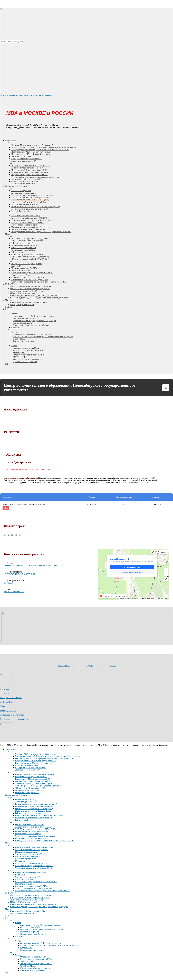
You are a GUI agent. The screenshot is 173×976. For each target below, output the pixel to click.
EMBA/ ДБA (10, 893)
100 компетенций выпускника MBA (31, 788)
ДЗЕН (90, 666)
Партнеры (4, 689)
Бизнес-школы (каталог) (25, 799)
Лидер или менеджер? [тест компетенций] (33, 783)
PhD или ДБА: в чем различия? (23, 902)
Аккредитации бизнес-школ (27, 802)
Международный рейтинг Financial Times (33, 811)
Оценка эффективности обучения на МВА (33, 781)
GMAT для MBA (27, 966)
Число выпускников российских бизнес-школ (35, 836)
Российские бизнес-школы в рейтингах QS (33, 818)
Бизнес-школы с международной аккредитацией (36, 804)
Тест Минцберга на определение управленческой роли (39, 786)
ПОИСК (8, 916)
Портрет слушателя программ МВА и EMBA (34, 774)
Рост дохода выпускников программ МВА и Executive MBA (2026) (44, 758)
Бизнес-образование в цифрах (28, 834)
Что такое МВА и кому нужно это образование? (35, 754)
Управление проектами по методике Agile (33, 888)
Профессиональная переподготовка (30, 872)
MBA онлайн (21, 861)
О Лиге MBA (6, 702)
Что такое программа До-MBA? (28, 877)
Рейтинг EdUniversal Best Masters (29, 824)
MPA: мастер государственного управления (34, 866)
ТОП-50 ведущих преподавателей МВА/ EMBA (36, 829)
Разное (8, 918)
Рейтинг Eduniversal (23, 820)
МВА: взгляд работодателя (26, 765)
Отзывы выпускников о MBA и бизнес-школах (40, 943)
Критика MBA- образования (32, 970)
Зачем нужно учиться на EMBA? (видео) (27, 900)
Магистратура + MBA (24, 879)
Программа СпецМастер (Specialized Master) (29, 911)
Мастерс (8, 909)
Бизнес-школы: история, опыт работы (31, 831)
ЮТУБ (113, 666)
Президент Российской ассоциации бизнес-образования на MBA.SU (44, 840)
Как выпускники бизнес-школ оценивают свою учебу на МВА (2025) (50, 945)
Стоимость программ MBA (27, 859)
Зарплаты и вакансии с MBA (27, 770)
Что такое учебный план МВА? (28, 854)
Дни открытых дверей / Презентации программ (40, 925)
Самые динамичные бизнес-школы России (38, 934)
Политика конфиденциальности (14, 719)
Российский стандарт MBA (27, 793)
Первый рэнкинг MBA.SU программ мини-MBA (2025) (39, 815)
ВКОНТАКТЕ (64, 666)
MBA (7, 843)
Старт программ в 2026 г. (31, 927)
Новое (18, 923)
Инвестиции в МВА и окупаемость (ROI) (33, 779)
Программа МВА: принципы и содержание (34, 847)
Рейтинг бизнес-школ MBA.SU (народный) (34, 809)
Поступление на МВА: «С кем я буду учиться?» (35, 761)
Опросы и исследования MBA (33, 957)
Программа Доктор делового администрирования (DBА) (34, 904)
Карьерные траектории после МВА (30, 767)
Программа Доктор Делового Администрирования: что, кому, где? (39, 907)
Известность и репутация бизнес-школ (32, 838)
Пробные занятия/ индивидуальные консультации (41, 929)
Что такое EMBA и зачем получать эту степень (30, 897)
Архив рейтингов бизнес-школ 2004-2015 (33, 827)
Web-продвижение (8, 710)
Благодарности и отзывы (11, 698)
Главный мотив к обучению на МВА (31, 777)
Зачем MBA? (10, 749)
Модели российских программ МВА (36, 959)
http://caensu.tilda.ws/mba (14, 591)
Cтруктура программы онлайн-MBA (31, 863)
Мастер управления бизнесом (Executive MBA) (30, 895)
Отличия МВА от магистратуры (29, 790)
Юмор (2, 706)
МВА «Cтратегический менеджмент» (31, 850)
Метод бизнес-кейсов (24, 884)
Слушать (19, 936)
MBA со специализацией (26, 852)
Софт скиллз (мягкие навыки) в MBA (31, 886)
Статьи (18, 941)
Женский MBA (26, 961)
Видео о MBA (26, 948)
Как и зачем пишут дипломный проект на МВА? (36, 881)
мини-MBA (20, 875)
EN (6, 973)
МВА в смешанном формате (27, 856)
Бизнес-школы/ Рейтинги (16, 795)
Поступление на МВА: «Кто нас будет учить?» (35, 763)
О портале (4, 693)
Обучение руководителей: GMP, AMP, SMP (33, 868)
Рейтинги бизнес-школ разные (28, 813)
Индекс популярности (29, 932)
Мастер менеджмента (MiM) (22, 913)
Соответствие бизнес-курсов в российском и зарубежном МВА (42, 891)
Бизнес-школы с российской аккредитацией (34, 806)
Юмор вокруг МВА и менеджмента (35, 968)
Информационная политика (12, 715)
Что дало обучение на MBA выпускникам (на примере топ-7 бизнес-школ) (47, 756)
